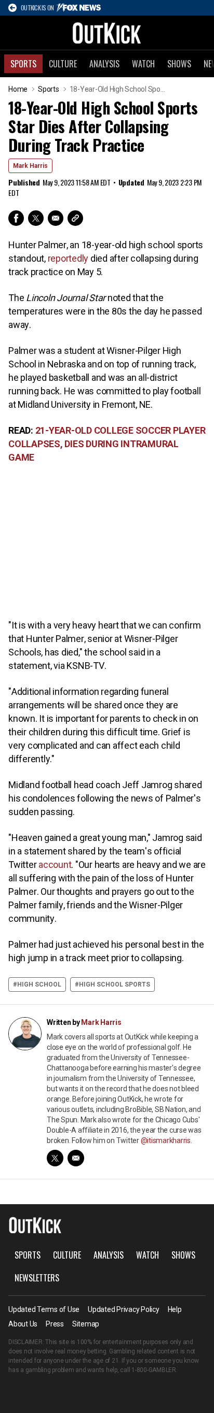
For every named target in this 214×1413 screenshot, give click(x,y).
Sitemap (85, 1324)
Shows (179, 64)
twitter (55, 1158)
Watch (143, 64)
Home (18, 89)
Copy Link (75, 218)
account (54, 864)
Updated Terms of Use (43, 1309)
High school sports (114, 984)
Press (55, 1324)
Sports (23, 64)
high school (39, 984)
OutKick (107, 33)
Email (55, 218)
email (76, 1158)
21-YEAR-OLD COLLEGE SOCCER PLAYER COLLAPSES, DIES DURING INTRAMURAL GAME (106, 444)
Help (175, 1309)
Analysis (104, 64)
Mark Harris (30, 165)
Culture (63, 64)
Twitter (36, 218)
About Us (22, 1324)
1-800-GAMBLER (153, 1370)
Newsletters (37, 1278)
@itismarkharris (166, 1140)
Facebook (16, 218)
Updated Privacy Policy (123, 1309)
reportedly (68, 258)
